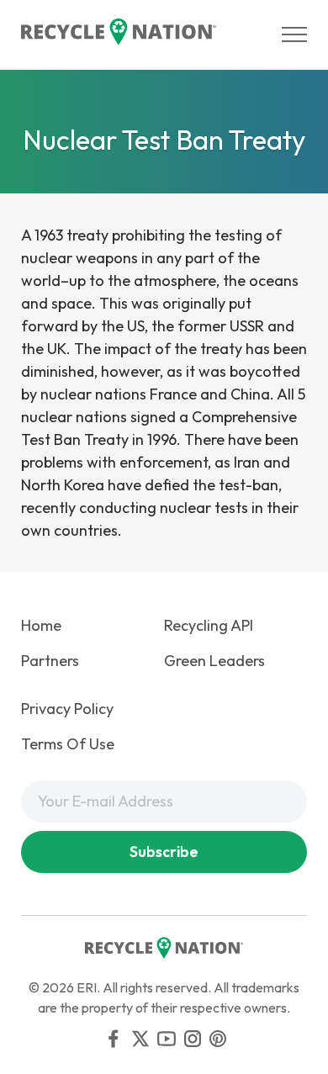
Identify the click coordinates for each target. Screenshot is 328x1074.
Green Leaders (214, 660)
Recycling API (208, 625)
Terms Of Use (67, 744)
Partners (50, 660)
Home (41, 625)
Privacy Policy (67, 708)
